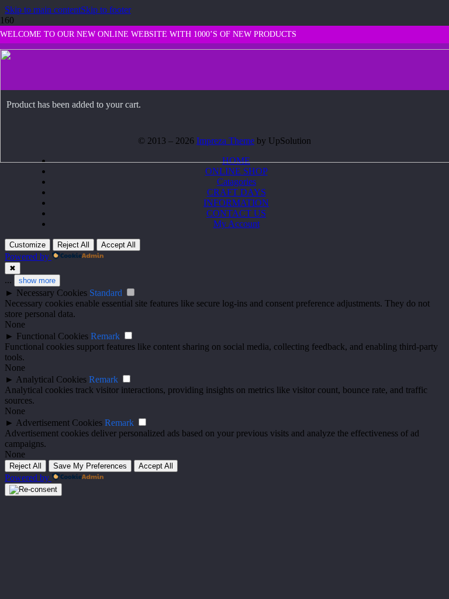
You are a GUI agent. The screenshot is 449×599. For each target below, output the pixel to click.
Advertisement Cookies (59, 423)
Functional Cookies (52, 336)
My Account (236, 224)
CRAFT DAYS (236, 192)
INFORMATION (236, 203)
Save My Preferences (90, 466)
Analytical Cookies (51, 379)
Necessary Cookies (51, 293)
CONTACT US (236, 213)
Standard (105, 293)
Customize (27, 244)
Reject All (73, 244)
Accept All (118, 244)
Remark (105, 336)
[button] (43, 10)
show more (37, 280)
